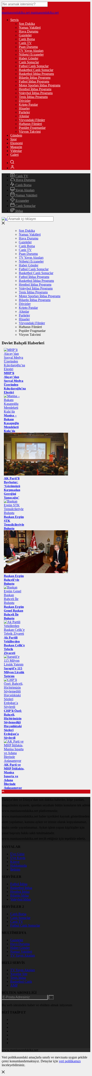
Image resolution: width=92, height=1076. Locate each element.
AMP (14, 985)
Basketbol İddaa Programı (36, 74)
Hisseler (24, 108)
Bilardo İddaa (19, 895)
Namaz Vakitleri (30, 27)
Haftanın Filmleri (30, 124)
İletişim (15, 869)
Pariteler (24, 112)
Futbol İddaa (18, 884)
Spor (13, 139)
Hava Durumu (28, 31)
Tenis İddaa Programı (33, 97)
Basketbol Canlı (21, 981)
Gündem (16, 135)
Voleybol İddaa (20, 899)
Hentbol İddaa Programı (35, 89)
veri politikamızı (70, 1061)
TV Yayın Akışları (31, 50)
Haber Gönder (28, 58)
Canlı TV (25, 43)
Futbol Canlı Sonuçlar (34, 66)
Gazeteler (25, 35)
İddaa (19, 211)
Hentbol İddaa (20, 891)
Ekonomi (16, 143)
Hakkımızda (18, 865)
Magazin (16, 147)
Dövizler (25, 101)
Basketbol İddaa (21, 888)
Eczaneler (22, 200)
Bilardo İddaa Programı (34, 77)
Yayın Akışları (24, 190)
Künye (14, 861)
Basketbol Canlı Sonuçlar (36, 70)
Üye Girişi (17, 854)
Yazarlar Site (18, 974)
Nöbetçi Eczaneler (31, 54)
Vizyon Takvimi (30, 131)
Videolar (16, 151)
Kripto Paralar (28, 104)
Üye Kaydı (17, 858)
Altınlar (24, 116)
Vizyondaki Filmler (32, 120)
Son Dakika (27, 23)
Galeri (14, 154)
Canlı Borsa (27, 39)
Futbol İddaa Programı (34, 81)
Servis (14, 20)
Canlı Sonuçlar (29, 62)
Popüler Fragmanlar (32, 127)
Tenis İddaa (18, 977)
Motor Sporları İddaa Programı (39, 85)
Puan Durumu (28, 47)
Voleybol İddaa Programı (36, 93)
